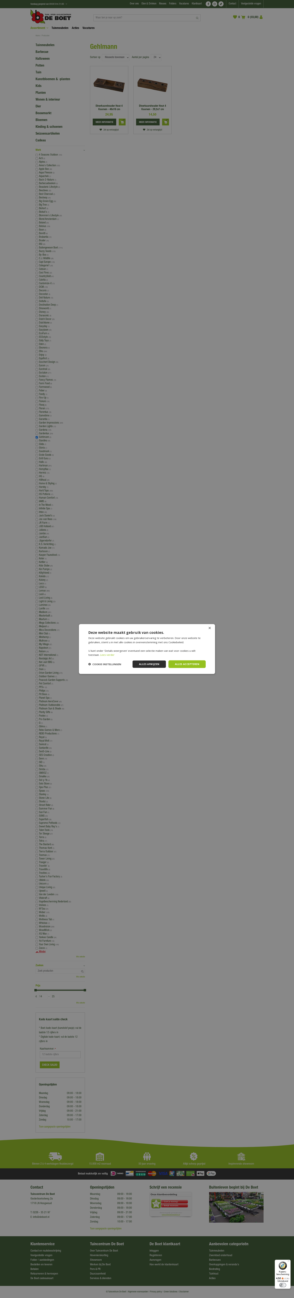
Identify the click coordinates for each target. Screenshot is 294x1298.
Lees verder (107, 654)
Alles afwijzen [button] (149, 664)
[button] (104, 664)
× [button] (209, 628)
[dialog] (147, 649)
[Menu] (289, 1262)
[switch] (282, 1285)
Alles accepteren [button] (187, 664)
